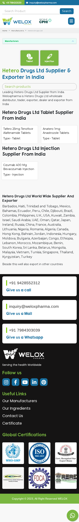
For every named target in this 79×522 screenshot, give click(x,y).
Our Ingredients (16, 408)
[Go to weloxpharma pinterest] (44, 382)
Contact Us (12, 415)
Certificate (12, 423)
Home (4, 31)
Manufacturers (17, 31)
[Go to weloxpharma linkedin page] (34, 382)
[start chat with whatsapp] (72, 515)
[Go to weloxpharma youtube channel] (25, 382)
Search (66, 11)
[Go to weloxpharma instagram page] (6, 382)
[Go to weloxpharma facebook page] (15, 382)
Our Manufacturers (19, 401)
